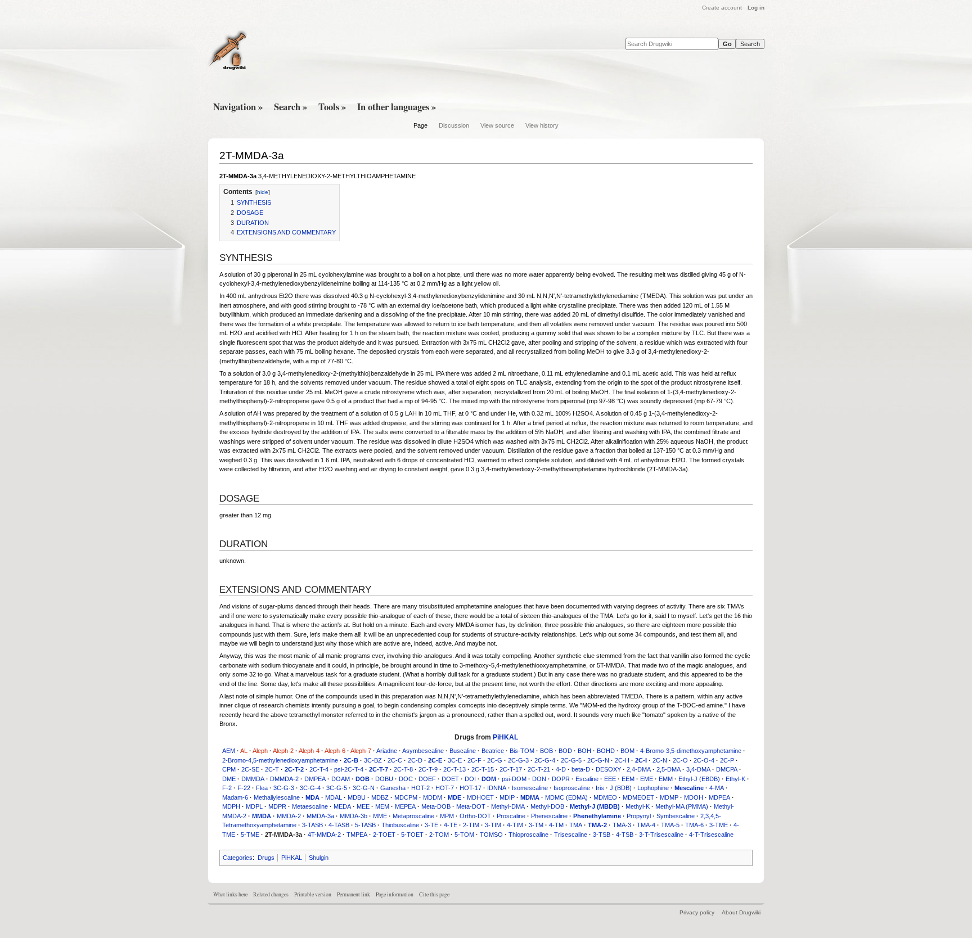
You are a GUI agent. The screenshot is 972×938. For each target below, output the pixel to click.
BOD (565, 750)
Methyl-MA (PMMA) (681, 806)
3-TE (431, 825)
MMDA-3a (320, 816)
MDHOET (480, 797)
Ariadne (386, 750)
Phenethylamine (597, 816)
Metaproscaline (413, 816)
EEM (628, 778)
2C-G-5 (571, 760)
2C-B (351, 760)
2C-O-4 (704, 760)
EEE (610, 778)
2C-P (727, 760)
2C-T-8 (403, 769)
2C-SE (250, 769)
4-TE (450, 825)
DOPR (561, 778)
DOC (406, 778)
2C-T (272, 769)
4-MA (716, 787)
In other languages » (396, 107)
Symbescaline (675, 816)
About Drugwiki (741, 912)
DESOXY (608, 769)
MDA (312, 797)
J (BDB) (621, 787)
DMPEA (315, 778)
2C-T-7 (378, 769)
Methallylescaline (277, 797)
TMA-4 (646, 825)
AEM (228, 750)
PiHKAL (505, 737)
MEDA (342, 806)
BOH (584, 750)
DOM (489, 778)
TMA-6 (694, 825)
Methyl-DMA (508, 806)
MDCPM (405, 797)
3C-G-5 (336, 787)
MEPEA (405, 806)
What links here (230, 894)
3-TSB (601, 834)
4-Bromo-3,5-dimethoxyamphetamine (690, 750)
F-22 (243, 787)
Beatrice (493, 750)
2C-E (435, 760)
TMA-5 (670, 825)
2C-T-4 (318, 769)
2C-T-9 (428, 769)
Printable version (312, 894)
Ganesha (393, 787)
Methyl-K (638, 806)
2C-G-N (598, 760)
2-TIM (471, 825)
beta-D (581, 769)
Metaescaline (310, 806)
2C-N (659, 760)
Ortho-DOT (475, 816)
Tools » (332, 107)
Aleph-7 (360, 750)
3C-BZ (373, 760)
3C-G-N (364, 787)
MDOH (693, 797)
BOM (627, 750)
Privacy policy (697, 912)
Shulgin (318, 857)
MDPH (231, 806)
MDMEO (605, 797)
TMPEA (356, 834)
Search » (290, 107)
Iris (600, 787)
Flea (262, 787)
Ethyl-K (735, 778)
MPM (447, 816)
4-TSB (624, 834)
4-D (561, 769)
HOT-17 (471, 787)
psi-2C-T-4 (348, 769)
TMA (575, 825)
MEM (382, 806)
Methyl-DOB (547, 806)
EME (646, 778)
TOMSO (491, 834)
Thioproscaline (528, 834)
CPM (229, 769)
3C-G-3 (283, 787)
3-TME (718, 825)
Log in (756, 7)
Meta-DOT (470, 806)
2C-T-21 (539, 769)
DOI (470, 778)
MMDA (261, 816)
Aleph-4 (309, 750)
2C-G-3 (518, 760)
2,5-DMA (668, 769)
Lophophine (653, 787)
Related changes (271, 894)
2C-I (641, 760)
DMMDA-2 (284, 778)
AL (244, 750)
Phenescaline (549, 816)
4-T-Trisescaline (711, 834)
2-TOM (439, 834)
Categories (238, 857)
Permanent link (353, 894)
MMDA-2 (289, 816)
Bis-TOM (522, 750)
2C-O (680, 760)
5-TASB (365, 825)
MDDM (432, 797)
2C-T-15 (482, 769)
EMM (666, 778)
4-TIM (515, 825)
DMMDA (252, 778)
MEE (363, 806)
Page (420, 125)
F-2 (227, 787)
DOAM (340, 778)
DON (539, 778)
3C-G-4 (310, 787)
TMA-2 (597, 825)
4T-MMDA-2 (324, 834)
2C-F (474, 760)
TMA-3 (622, 825)
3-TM (536, 825)
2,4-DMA (639, 769)
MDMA (529, 797)
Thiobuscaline (400, 825)
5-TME (250, 834)
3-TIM (493, 825)
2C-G (494, 760)
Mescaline (689, 787)
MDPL (254, 806)
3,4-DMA (698, 769)
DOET (450, 778)
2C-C (395, 760)
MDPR (277, 806)
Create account (722, 7)
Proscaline (511, 816)
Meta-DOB (436, 806)
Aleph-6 (335, 750)
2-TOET (384, 834)
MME (380, 816)
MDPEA (719, 797)
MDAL (333, 797)
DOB (363, 778)
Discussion (454, 125)
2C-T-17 (511, 769)
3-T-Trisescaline (661, 834)
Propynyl (639, 816)
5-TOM (464, 834)
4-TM (556, 825)
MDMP (669, 797)
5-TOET (412, 834)
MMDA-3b (353, 816)
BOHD (606, 750)
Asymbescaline (423, 750)
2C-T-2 (294, 769)
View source (497, 125)
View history (542, 125)
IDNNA (496, 787)
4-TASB (338, 825)
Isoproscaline (572, 787)
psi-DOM (514, 778)
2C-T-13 (454, 769)
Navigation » (238, 107)
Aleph (260, 750)
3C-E (455, 760)
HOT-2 (420, 787)
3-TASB (312, 825)
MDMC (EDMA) (566, 797)
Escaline (586, 778)
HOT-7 (444, 787)
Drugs (266, 857)
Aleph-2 (283, 750)
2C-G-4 (544, 760)
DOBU (384, 778)
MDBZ (380, 797)
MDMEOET (638, 797)
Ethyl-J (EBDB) (699, 778)
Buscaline (462, 750)
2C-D (415, 760)
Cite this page (434, 894)
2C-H (622, 760)
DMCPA (726, 769)
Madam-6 (235, 797)
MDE (454, 797)
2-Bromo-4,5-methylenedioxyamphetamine (280, 760)
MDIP (507, 797)
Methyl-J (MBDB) (595, 806)
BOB (546, 750)
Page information (394, 894)
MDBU (357, 797)
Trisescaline (570, 834)
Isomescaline (530, 787)
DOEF (427, 778)
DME (229, 778)
